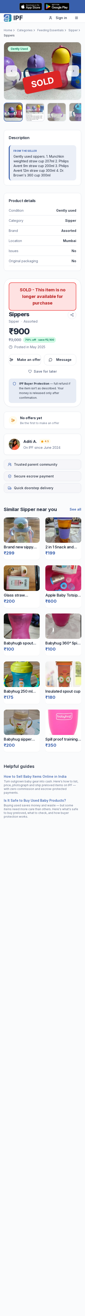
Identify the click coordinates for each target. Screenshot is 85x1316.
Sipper (73, 30)
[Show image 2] (35, 112)
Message (64, 360)
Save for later (45, 371)
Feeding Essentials (50, 30)
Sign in (61, 18)
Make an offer (29, 360)
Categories (25, 30)
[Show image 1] (13, 112)
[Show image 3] (56, 112)
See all (75, 509)
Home (8, 30)
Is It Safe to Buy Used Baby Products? (35, 800)
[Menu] (76, 18)
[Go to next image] (73, 71)
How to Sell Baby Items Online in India (35, 776)
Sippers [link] (9, 35)
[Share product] (72, 315)
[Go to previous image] (11, 71)
